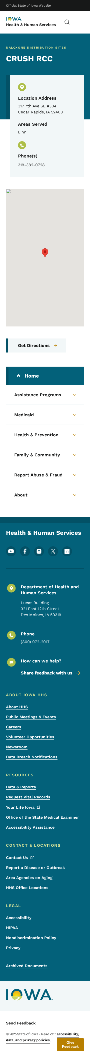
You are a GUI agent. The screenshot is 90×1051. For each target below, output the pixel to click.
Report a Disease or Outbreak (35, 867)
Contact (17, 857)
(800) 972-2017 (35, 641)
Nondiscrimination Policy (31, 937)
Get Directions (34, 345)
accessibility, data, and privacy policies (42, 1036)
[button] (45, 253)
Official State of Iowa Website (28, 5)
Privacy (13, 947)
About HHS (17, 707)
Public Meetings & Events (31, 717)
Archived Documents (27, 965)
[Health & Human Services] (18, 19)
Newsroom (17, 747)
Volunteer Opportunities (30, 737)
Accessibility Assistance (30, 827)
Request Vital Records (28, 797)
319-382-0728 (31, 164)
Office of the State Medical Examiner (42, 817)
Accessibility (19, 917)
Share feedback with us (46, 672)
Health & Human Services (31, 24)
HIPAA (12, 927)
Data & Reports (21, 787)
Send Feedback (21, 1023)
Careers (13, 727)
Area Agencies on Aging (29, 877)
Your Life (20, 807)
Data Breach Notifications (32, 757)
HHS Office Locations (27, 887)
